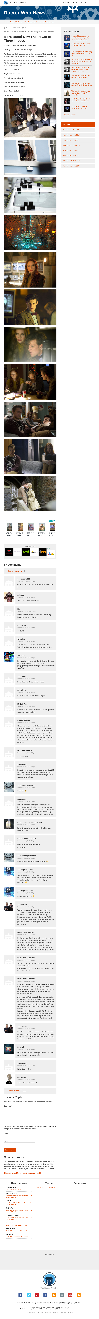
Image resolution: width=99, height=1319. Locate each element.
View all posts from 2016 (71, 130)
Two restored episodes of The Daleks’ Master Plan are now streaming (81, 61)
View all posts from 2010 (71, 161)
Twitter (28, 1298)
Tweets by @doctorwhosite (45, 1187)
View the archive (70, 115)
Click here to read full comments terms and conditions (23, 1173)
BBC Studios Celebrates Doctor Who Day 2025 (79, 108)
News (47, 3)
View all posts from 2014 (71, 140)
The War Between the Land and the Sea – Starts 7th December (80, 93)
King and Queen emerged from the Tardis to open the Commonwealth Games (80, 38)
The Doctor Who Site (49, 1288)
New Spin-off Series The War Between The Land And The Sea (19, 1196)
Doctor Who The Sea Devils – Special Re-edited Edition (81, 100)
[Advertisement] (51, 1261)
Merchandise (56, 3)
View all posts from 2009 (71, 166)
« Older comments (12, 571)
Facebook (20, 1298)
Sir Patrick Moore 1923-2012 (14, 1189)
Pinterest (37, 1298)
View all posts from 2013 (71, 145)
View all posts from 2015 (71, 135)
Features (92, 3)
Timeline (75, 3)
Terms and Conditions (51, 1312)
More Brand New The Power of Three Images (39, 22)
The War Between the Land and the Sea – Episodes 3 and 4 (81, 85)
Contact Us (62, 1312)
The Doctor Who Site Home (34, 1312)
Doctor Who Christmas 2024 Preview (17, 1225)
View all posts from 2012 (71, 150)
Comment (8, 1106)
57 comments (29, 28)
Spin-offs (84, 3)
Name (6, 1133)
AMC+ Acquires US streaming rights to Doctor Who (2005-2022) (81, 53)
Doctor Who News (16, 22)
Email (6, 1141)
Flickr (62, 1298)
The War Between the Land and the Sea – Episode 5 (80, 76)
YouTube (70, 1298)
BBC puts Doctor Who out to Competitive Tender (81, 45)
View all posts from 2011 (71, 155)
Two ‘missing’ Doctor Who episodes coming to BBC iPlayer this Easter (80, 69)
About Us (70, 1312)
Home (6, 22)
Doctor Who (66, 3)
